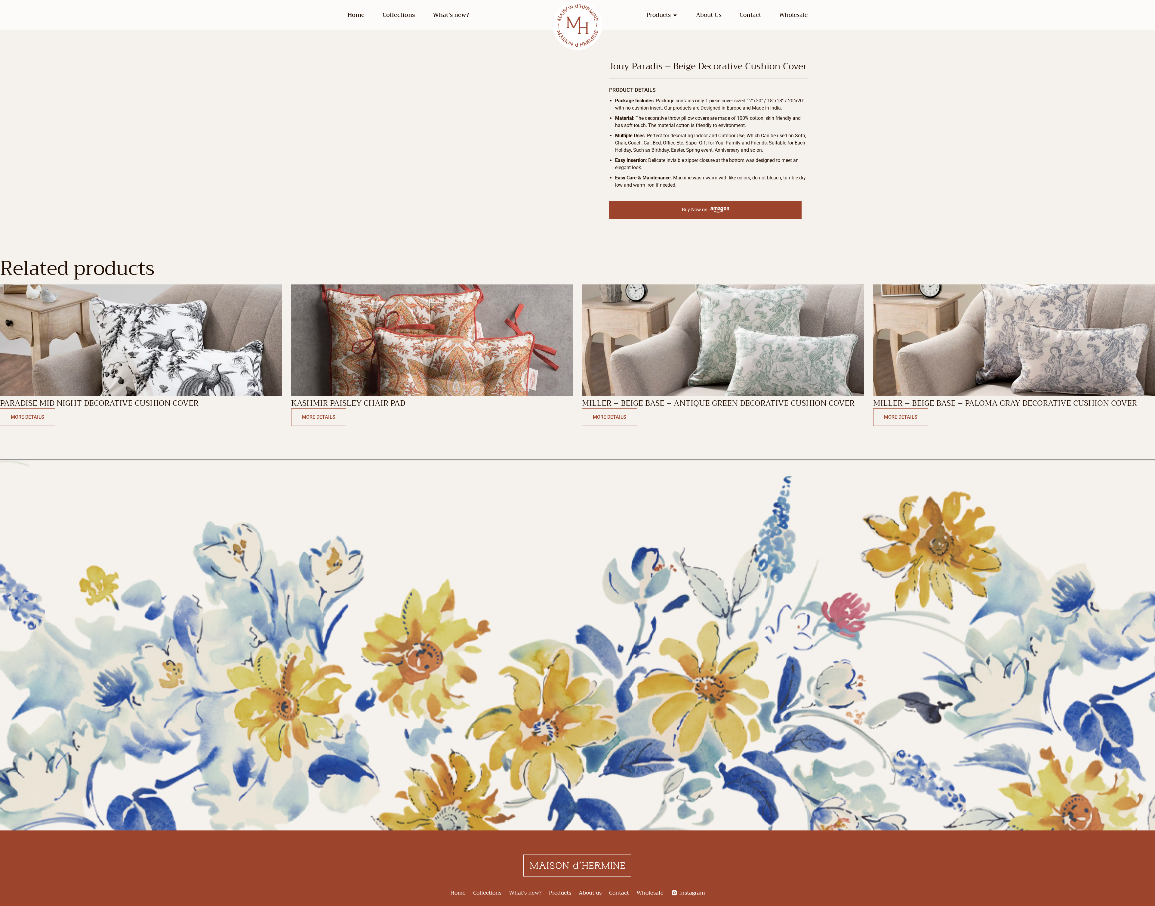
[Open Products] (675, 15)
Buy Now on (694, 210)
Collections (399, 15)
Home (356, 15)
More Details (27, 417)
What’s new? (451, 15)
